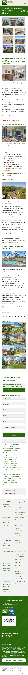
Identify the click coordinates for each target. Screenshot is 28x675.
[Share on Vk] (18, 317)
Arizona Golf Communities (10, 457)
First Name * (7, 398)
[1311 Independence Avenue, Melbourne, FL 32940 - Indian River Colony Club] (8, 351)
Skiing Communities (20, 587)
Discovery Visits (7, 485)
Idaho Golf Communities (9, 465)
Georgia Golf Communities (10, 463)
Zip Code (6, 415)
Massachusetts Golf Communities (12, 467)
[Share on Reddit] (21, 317)
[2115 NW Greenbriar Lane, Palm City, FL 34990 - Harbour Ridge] (8, 328)
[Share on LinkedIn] (12, 317)
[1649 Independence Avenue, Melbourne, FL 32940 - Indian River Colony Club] (8, 339)
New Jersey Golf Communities (11, 472)
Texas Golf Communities (9, 480)
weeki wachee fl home (19, 309)
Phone (5, 421)
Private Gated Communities (10, 450)
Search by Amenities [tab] (10, 493)
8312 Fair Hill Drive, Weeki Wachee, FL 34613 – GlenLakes (12, 11)
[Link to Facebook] (21, 673)
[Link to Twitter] (25, 673)
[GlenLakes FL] (8, 31)
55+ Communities (8, 446)
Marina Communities (8, 551)
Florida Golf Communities (10, 461)
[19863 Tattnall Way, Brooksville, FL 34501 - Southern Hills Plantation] (20, 363)
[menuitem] (24, 2)
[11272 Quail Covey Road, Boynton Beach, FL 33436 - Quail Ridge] (8, 363)
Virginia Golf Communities (10, 482)
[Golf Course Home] (11, 2)
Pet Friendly (18, 562)
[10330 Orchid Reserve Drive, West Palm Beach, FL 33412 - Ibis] (20, 339)
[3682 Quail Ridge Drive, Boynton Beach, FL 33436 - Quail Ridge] (20, 328)
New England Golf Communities (12, 470)
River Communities (8, 554)
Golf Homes (6, 452)
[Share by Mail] (24, 317)
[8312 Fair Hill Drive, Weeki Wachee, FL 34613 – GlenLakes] (13, 26)
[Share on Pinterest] (9, 317)
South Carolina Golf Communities (12, 478)
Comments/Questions (9, 427)
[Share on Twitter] (6, 317)
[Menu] (24, 2)
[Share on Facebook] (3, 317)
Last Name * (6, 404)
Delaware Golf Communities (10, 459)
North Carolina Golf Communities (12, 474)
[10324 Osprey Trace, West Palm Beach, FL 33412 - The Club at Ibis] (20, 351)
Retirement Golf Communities (11, 444)
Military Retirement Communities (12, 448)
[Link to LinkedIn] (23, 673)
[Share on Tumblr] (15, 317)
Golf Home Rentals (20, 551)
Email (5, 410)
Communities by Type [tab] (10, 490)
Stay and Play (7, 487)
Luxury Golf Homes (8, 455)
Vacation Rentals (19, 559)
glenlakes (11, 309)
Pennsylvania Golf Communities (12, 476)
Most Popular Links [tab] (10, 441)
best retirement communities (12, 307)
